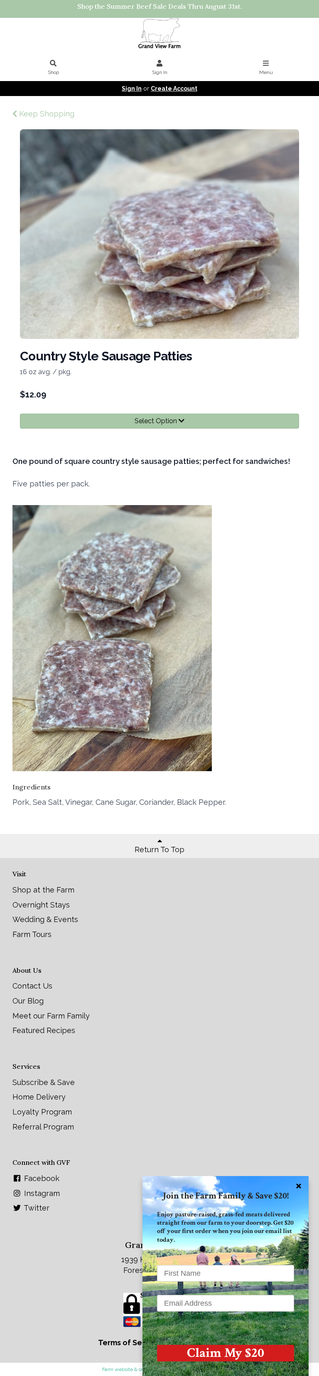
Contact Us (32, 985)
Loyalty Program (42, 1111)
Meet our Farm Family (51, 1015)
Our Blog (28, 1000)
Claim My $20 (225, 1353)
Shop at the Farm (43, 889)
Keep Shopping (45, 113)
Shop (53, 72)
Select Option (157, 421)
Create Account (174, 88)
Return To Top (159, 849)
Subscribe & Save (43, 1082)
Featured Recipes (43, 1030)
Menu (266, 72)
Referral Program (43, 1126)
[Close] (299, 1186)
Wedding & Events (45, 919)
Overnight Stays (41, 904)
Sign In (159, 72)
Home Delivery (39, 1096)
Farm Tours (32, 934)
